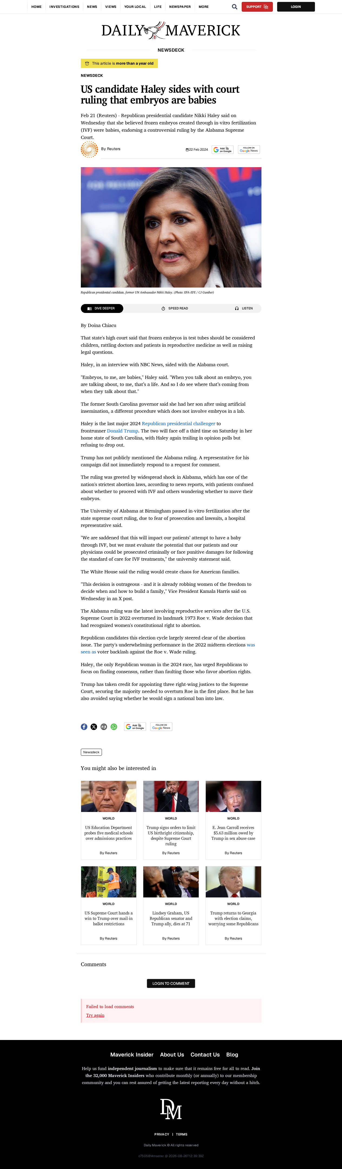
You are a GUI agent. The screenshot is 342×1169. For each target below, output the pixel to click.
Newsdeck (91, 752)
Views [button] (111, 7)
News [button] (92, 7)
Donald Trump (122, 431)
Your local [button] (135, 7)
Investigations (64, 7)
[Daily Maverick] (171, 30)
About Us (172, 1054)
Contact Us (205, 1054)
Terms (182, 1134)
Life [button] (157, 7)
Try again (95, 1015)
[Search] (234, 6)
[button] (223, 150)
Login (296, 7)
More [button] (204, 7)
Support (253, 7)
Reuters (113, 148)
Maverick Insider (132, 1054)
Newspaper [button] (180, 7)
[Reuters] (89, 149)
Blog (232, 1054)
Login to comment (171, 983)
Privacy (161, 1134)
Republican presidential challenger (178, 423)
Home (36, 7)
